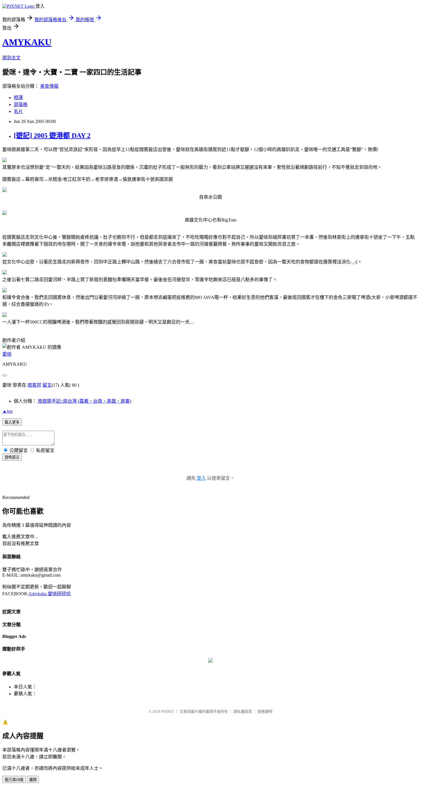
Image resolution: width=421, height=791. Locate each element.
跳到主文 (11, 57)
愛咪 (6, 354)
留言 (47, 385)
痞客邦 (34, 385)
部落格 (20, 104)
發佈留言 (12, 457)
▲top (7, 411)
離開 (33, 780)
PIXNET (167, 711)
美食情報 (49, 86)
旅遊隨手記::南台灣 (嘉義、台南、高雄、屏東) (84, 401)
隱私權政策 (242, 711)
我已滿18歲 (14, 780)
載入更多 (12, 422)
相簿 (18, 97)
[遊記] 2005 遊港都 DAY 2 (52, 135)
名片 (18, 111)
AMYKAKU (27, 42)
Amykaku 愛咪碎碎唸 (50, 593)
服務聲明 (264, 711)
